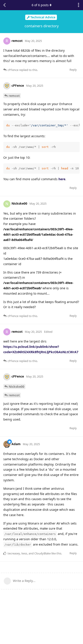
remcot (14, 96)
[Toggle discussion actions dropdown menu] (78, 5)
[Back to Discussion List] (4, 5)
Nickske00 (16, 386)
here (61, 179)
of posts (40, 5)
